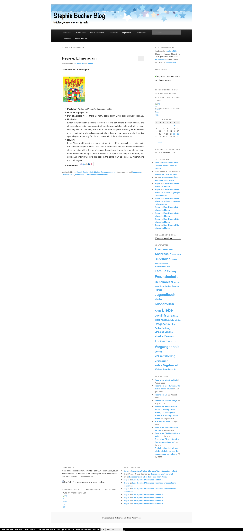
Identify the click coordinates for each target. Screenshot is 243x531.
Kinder (158, 299)
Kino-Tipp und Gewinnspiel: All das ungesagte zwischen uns (167, 192)
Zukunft (172, 369)
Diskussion (113, 32)
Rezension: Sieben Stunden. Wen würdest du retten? (166, 165)
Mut (163, 319)
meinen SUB (172, 51)
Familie (160, 270)
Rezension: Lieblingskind (166, 379)
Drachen (158, 263)
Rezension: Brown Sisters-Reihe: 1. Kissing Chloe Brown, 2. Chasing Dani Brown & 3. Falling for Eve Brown (166, 412)
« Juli (160, 142)
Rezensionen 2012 (108, 172)
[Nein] (124, 530)
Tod (174, 342)
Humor (158, 289)
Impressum (126, 32)
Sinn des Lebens (164, 331)
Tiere (169, 341)
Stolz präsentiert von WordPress (128, 518)
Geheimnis (162, 282)
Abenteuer (161, 249)
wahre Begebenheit (166, 365)
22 (174, 134)
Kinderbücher (94, 172)
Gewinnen (67, 38)
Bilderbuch (162, 259)
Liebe (167, 310)
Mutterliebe (169, 320)
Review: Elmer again (79, 58)
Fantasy (171, 271)
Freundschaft (166, 276)
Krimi (158, 310)
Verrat (158, 351)
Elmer (71, 174)
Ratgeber (161, 324)
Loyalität (160, 315)
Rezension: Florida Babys (166, 400)
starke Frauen (164, 336)
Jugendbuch (165, 294)
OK (103, 529)
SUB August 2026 (162, 421)
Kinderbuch (79, 174)
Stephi (90, 63)
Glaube (175, 282)
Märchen (178, 320)
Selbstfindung (162, 328)
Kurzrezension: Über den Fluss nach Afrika (148, 476)
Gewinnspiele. (171, 62)
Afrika (171, 250)
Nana (157, 162)
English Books (82, 172)
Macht (170, 315)
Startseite (66, 32)
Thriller (160, 341)
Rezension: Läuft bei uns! (166, 174)
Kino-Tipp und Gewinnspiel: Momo (147, 479)
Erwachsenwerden (162, 266)
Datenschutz (141, 32)
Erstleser (164, 263)
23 (178, 134)
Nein (108, 529)
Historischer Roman (169, 286)
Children (65, 174)
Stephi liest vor (81, 38)
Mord (157, 319)
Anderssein (136, 172)
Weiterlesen (117, 529)
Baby (179, 254)
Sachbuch (172, 324)
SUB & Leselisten (97, 32)
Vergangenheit (167, 346)
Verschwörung (165, 356)
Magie (175, 316)
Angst (174, 254)
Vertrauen (161, 361)
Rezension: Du (161, 394)
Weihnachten (161, 369)
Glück (157, 286)
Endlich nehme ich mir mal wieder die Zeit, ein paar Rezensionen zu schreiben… (167, 451)
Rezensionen (80, 32)
